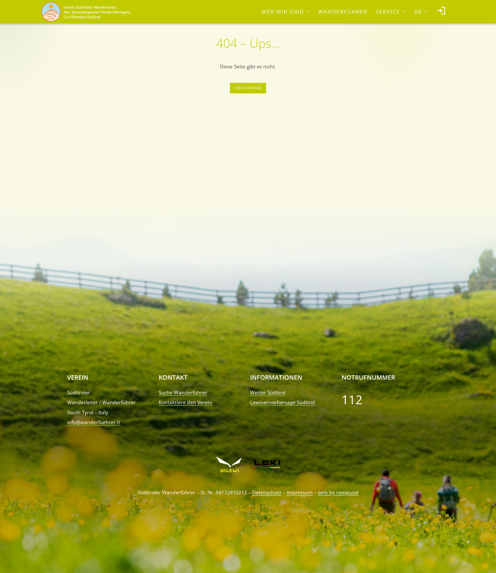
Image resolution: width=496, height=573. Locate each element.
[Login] (441, 11)
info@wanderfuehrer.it (93, 422)
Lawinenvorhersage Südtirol (282, 402)
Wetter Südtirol (267, 392)
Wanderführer (342, 11)
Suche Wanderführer (183, 392)
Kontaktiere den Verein (185, 402)
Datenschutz (266, 492)
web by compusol (338, 492)
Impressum (299, 492)
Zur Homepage (248, 87)
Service (388, 11)
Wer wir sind (282, 11)
